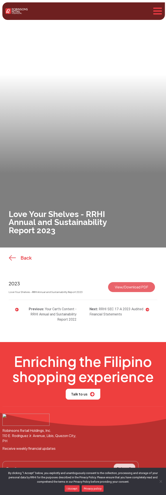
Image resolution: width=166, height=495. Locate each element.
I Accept (72, 488)
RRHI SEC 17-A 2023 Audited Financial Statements (116, 311)
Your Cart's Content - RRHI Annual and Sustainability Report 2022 (53, 314)
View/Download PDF (131, 287)
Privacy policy (93, 488)
